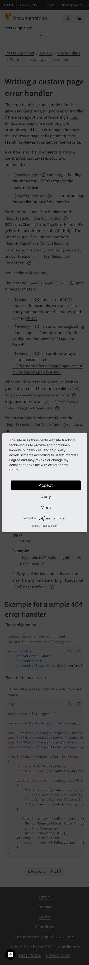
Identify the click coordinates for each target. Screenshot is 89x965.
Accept (46, 485)
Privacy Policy (50, 525)
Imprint (36, 525)
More (46, 507)
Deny (46, 496)
